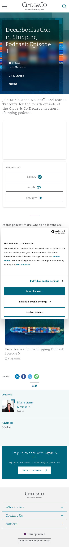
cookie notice (23, 264)
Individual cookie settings (44, 281)
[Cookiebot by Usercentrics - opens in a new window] (51, 232)
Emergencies (36, 534)
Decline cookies (34, 312)
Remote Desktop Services (34, 540)
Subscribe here (32, 470)
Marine (6, 427)
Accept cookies (34, 291)
